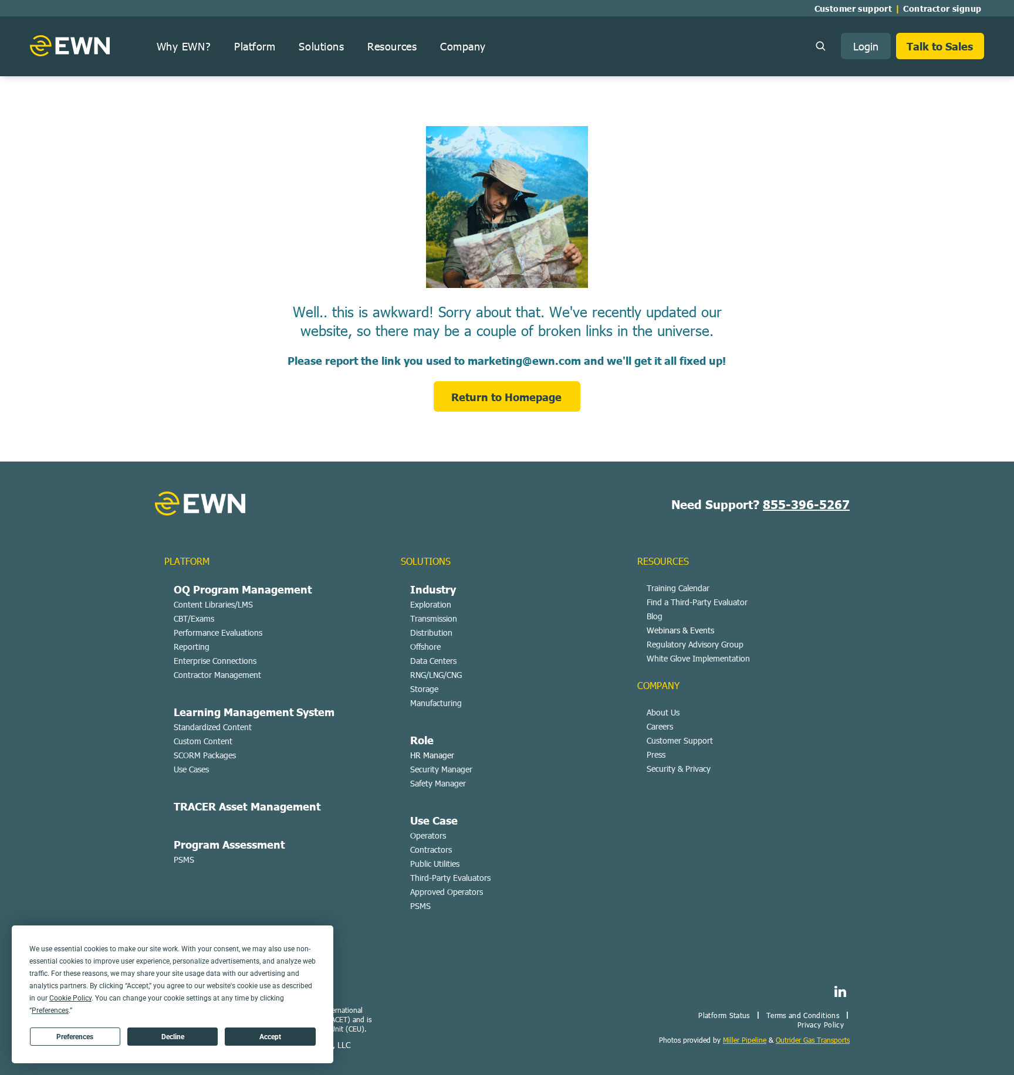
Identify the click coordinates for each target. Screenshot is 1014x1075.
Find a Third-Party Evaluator (697, 602)
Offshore (425, 646)
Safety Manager (438, 783)
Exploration (430, 604)
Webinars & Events (680, 630)
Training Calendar (678, 588)
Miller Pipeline (744, 1040)
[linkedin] (840, 993)
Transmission (433, 618)
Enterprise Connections (215, 660)
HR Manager (432, 755)
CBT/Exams (194, 618)
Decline (172, 1037)
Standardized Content (213, 727)
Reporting (191, 646)
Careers (660, 726)
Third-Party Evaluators (450, 877)
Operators (428, 835)
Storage (424, 688)
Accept (270, 1037)
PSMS (184, 859)
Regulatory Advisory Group (695, 644)
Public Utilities (434, 863)
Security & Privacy (679, 768)
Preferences (74, 1037)
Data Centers (433, 660)
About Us (663, 712)
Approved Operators (446, 891)
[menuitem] (856, 8)
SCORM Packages (205, 755)
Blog (655, 616)
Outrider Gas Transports (813, 1040)
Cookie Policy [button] (70, 998)
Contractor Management (217, 674)
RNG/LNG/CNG (436, 674)
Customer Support (680, 740)
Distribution (431, 632)
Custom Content (203, 741)
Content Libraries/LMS (213, 604)
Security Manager (441, 769)
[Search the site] (820, 45)
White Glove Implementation (698, 658)
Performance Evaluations (218, 632)
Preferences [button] (50, 1010)
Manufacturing (436, 702)
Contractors (431, 849)
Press (656, 754)
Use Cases (191, 769)
